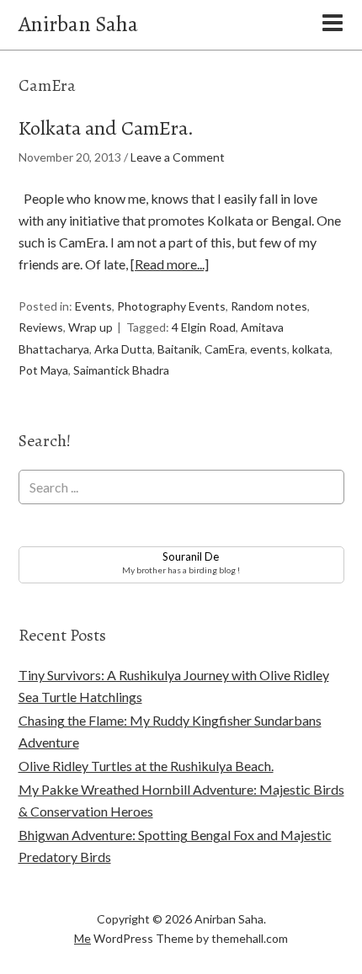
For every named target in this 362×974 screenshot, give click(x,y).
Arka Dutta (123, 349)
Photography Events (171, 306)
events (268, 349)
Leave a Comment (177, 157)
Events (93, 306)
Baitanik (178, 349)
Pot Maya (43, 370)
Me (82, 938)
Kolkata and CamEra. (106, 127)
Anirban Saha (78, 24)
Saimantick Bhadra (121, 370)
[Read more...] (169, 264)
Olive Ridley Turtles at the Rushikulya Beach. (146, 766)
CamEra (225, 349)
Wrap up (90, 327)
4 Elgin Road (204, 327)
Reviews (41, 327)
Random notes (269, 306)
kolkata (311, 349)
